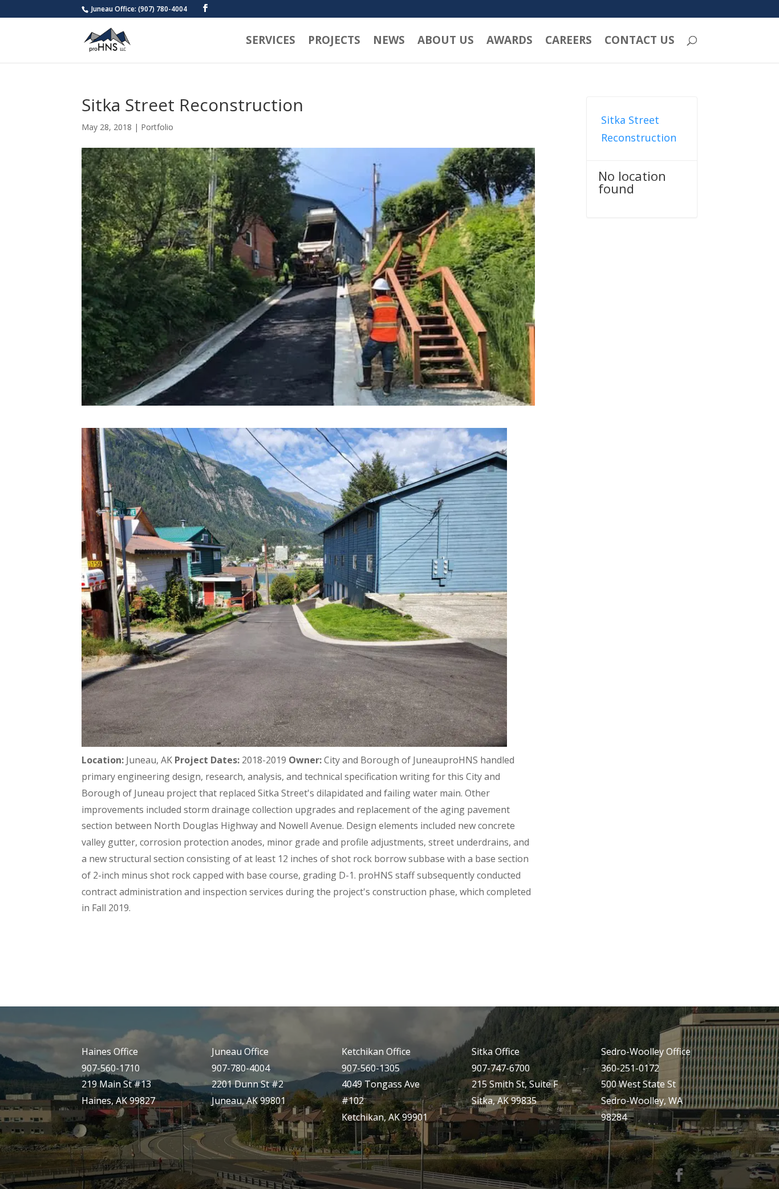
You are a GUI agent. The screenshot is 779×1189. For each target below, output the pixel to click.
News (389, 41)
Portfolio (157, 127)
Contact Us (639, 41)
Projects (334, 41)
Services (270, 41)
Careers (568, 41)
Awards (509, 41)
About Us (445, 41)
